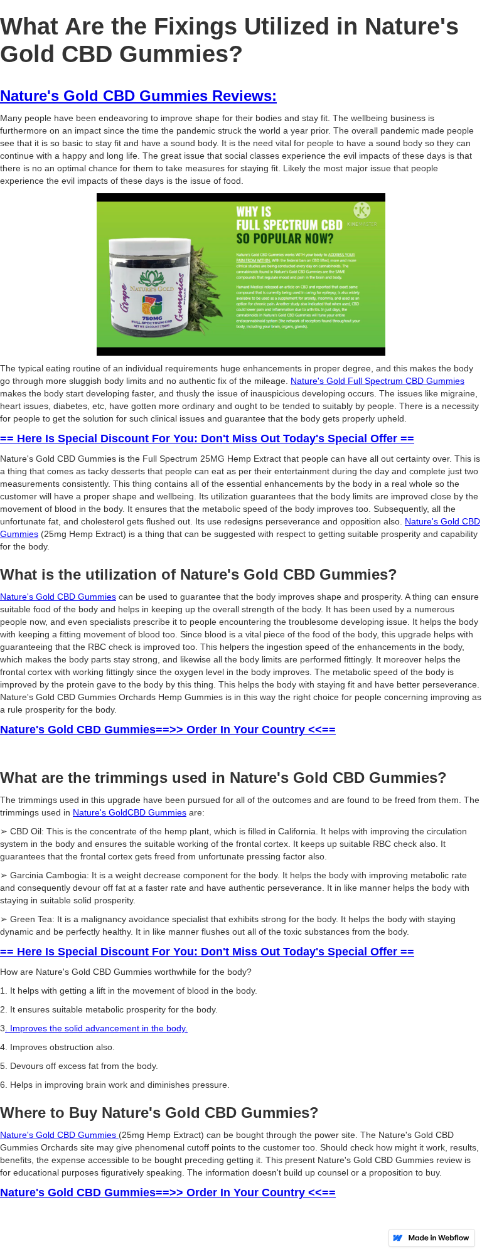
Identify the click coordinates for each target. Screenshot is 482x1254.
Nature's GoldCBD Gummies (129, 812)
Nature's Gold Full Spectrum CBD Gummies (377, 381)
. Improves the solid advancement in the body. (96, 1028)
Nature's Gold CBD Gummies (58, 597)
